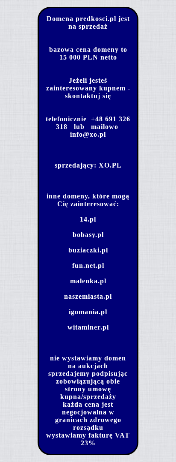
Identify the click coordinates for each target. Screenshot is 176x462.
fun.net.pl (88, 265)
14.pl (88, 219)
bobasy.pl (88, 234)
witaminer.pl (88, 327)
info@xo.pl (88, 134)
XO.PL (110, 165)
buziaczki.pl (88, 250)
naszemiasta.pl (88, 296)
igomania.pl (88, 311)
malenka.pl (88, 281)
